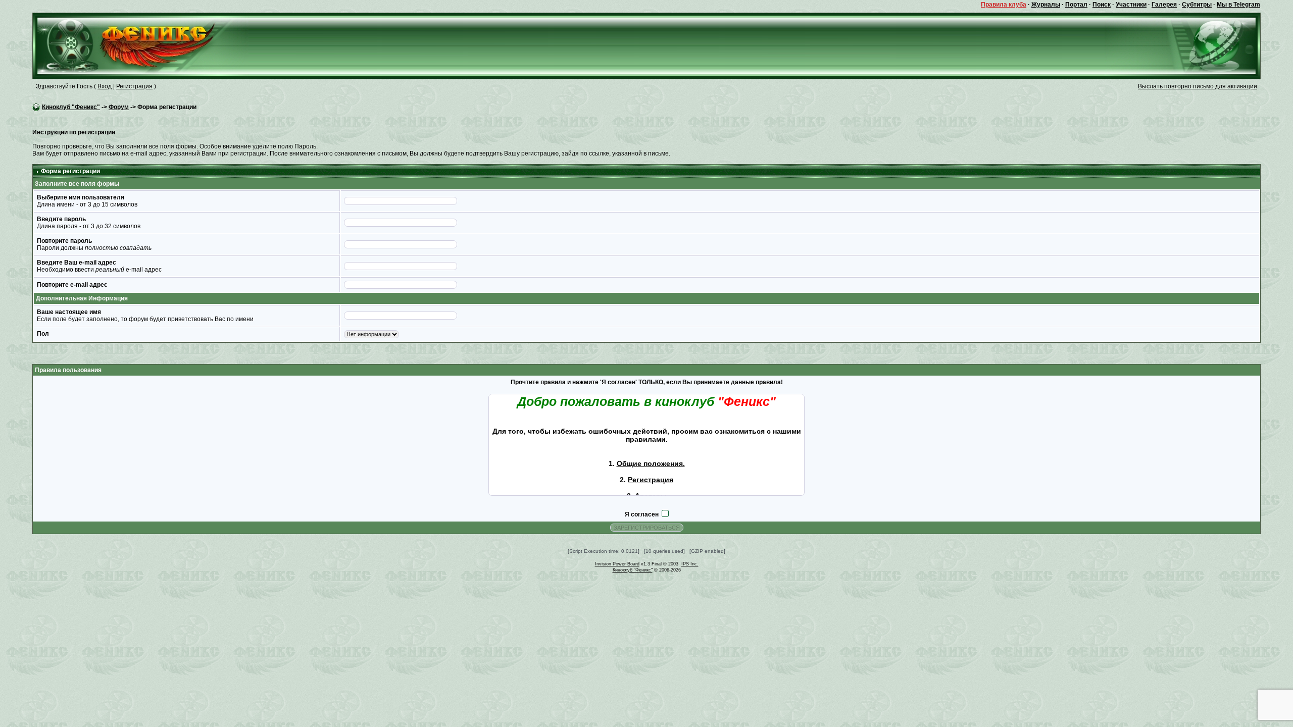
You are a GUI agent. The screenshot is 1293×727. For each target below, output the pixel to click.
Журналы (1045, 4)
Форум (119, 107)
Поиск (1101, 4)
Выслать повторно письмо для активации (1197, 86)
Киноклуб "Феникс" (71, 107)
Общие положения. (651, 463)
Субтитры (1197, 4)
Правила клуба (1003, 4)
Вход (104, 86)
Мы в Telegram (1238, 4)
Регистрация (134, 86)
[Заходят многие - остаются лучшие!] (140, 45)
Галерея (1164, 4)
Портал (1076, 4)
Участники (1131, 4)
